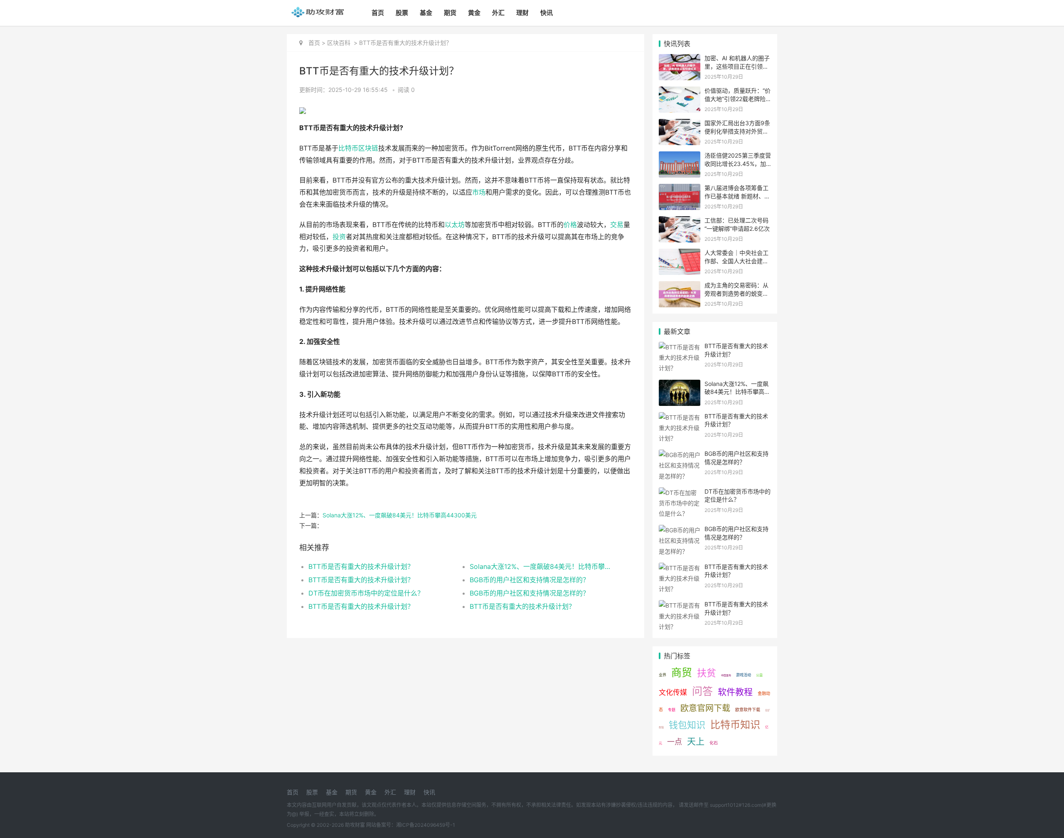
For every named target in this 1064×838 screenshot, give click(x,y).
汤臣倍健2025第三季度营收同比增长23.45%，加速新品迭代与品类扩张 (737, 163)
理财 (522, 13)
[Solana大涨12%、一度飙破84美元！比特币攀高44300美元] (679, 384)
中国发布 (726, 675)
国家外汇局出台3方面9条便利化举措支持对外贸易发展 (737, 131)
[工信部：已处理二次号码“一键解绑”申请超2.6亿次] (679, 221)
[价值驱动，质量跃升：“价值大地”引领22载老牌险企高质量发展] (679, 91)
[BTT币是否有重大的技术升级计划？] (679, 347)
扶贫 (706, 673)
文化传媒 (673, 692)
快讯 (546, 13)
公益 (759, 675)
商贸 (681, 672)
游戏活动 (743, 674)
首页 (378, 13)
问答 (702, 691)
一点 (674, 741)
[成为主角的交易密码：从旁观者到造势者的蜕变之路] (679, 286)
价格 (570, 225)
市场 (478, 192)
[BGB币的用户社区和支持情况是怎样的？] (679, 454)
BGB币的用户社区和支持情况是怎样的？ (529, 580)
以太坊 (455, 225)
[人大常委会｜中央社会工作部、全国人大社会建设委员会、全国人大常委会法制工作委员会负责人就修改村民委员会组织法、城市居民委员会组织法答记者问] (679, 253)
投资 (339, 237)
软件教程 (735, 692)
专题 (671, 709)
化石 (713, 742)
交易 (616, 225)
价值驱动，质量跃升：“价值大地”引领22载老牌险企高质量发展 (737, 98)
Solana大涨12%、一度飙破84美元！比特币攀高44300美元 (400, 515)
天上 (695, 741)
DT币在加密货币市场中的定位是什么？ (366, 593)
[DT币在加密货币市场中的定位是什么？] (679, 492)
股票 (402, 13)
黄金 (474, 13)
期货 (450, 13)
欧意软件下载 (747, 709)
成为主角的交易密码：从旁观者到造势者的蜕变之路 (736, 293)
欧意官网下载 (705, 708)
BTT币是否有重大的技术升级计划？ (361, 566)
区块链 (368, 148)
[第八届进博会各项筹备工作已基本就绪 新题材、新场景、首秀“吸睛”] (679, 189)
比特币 (348, 148)
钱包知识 (687, 724)
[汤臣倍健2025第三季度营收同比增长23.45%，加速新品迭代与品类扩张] (679, 156)
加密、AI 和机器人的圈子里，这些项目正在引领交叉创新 (737, 66)
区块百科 (338, 42)
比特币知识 (735, 725)
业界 (662, 674)
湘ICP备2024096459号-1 (425, 825)
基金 (426, 13)
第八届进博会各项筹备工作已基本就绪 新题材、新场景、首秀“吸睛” (737, 196)
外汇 (498, 13)
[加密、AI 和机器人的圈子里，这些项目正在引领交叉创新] (679, 59)
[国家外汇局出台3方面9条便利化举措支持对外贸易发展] (679, 124)
